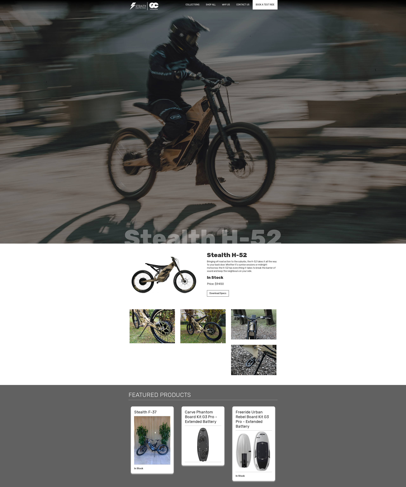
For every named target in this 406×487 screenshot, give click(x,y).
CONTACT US (242, 4)
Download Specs (218, 293)
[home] (144, 5)
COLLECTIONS (193, 4)
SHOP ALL (211, 4)
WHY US (226, 4)
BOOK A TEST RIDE (265, 4)
